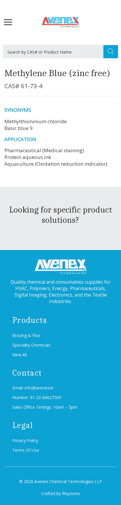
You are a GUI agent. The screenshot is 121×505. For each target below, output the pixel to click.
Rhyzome (71, 493)
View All (19, 354)
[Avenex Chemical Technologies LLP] (60, 22)
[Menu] (8, 22)
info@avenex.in (39, 388)
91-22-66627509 (45, 397)
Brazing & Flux (26, 335)
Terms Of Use (25, 450)
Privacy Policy (25, 440)
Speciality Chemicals (31, 345)
